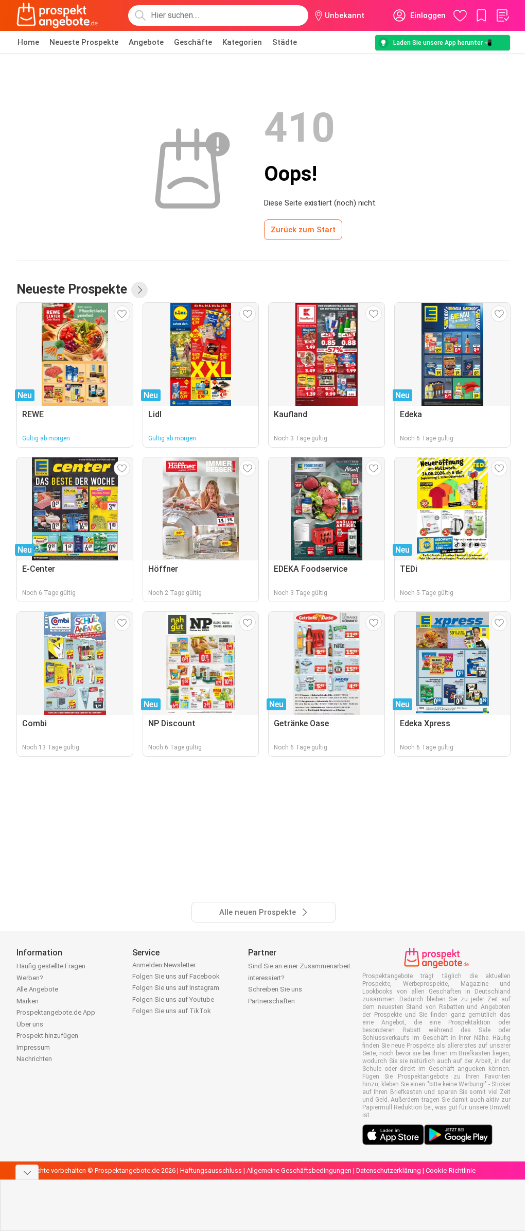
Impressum (33, 1047)
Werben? (29, 978)
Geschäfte (193, 42)
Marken (27, 1001)
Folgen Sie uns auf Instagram (175, 987)
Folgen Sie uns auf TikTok (171, 1011)
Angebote (146, 42)
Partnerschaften (271, 1001)
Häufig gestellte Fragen (50, 966)
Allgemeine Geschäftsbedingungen (299, 1170)
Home (28, 42)
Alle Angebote (37, 989)
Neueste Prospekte (83, 42)
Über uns (29, 1024)
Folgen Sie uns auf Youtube (173, 999)
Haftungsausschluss (211, 1170)
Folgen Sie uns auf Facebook (176, 976)
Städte (284, 42)
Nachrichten (34, 1059)
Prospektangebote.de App (55, 1012)
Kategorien (242, 42)
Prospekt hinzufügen (47, 1035)
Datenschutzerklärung (388, 1170)
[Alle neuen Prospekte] (139, 290)
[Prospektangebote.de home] (57, 15)
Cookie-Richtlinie (451, 1170)
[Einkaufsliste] (502, 15)
